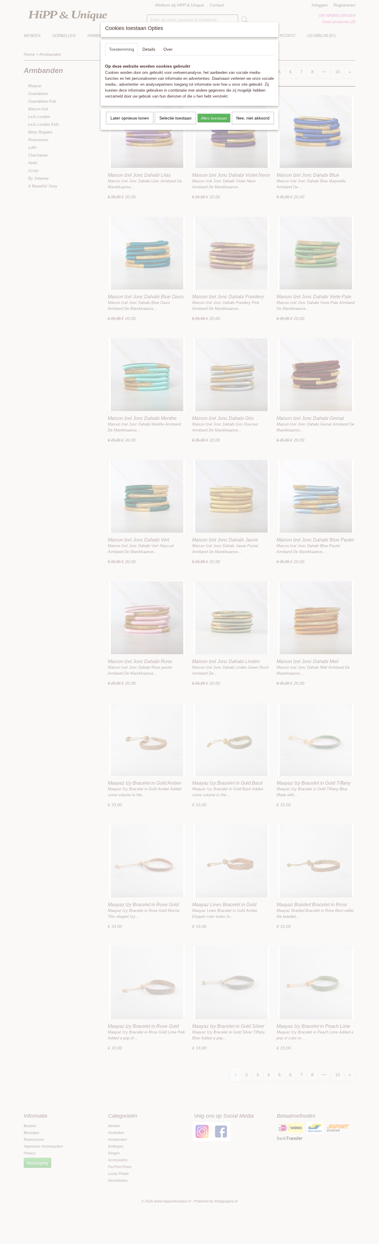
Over (168, 49)
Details (148, 49)
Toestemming (121, 49)
